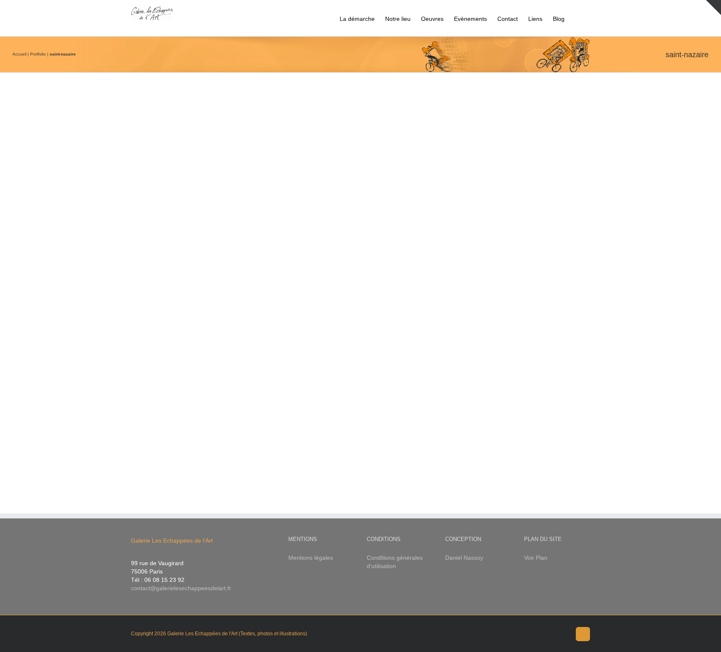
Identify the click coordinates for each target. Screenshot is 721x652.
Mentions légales (310, 557)
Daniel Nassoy (464, 557)
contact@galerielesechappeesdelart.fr (181, 588)
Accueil (19, 54)
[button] (577, 18)
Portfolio (38, 54)
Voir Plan (535, 557)
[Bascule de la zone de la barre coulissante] (713, 7)
